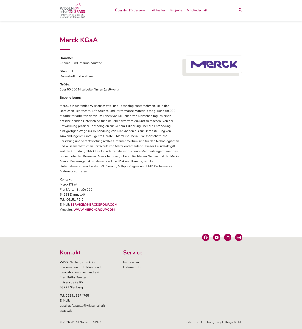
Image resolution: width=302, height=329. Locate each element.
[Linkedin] (227, 237)
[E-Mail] (238, 237)
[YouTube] (216, 237)
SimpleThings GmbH (229, 322)
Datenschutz (132, 267)
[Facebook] (205, 237)
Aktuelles (159, 10)
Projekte (176, 10)
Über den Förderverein (131, 10)
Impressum (131, 262)
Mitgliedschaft (197, 10)
